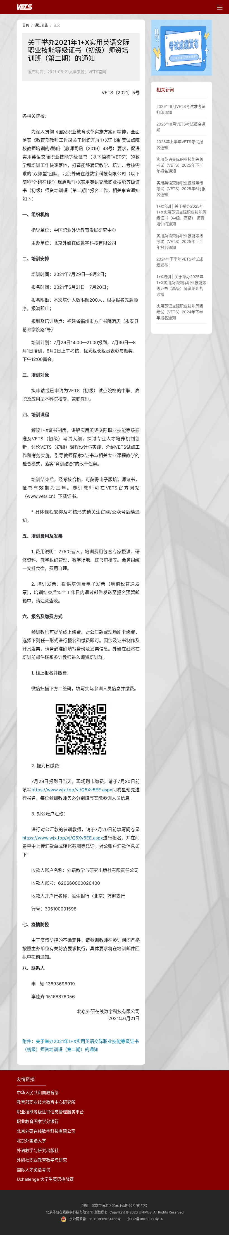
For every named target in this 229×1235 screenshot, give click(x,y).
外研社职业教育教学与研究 (42, 1160)
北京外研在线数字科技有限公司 (46, 1131)
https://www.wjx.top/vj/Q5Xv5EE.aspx (72, 789)
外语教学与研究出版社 (38, 1150)
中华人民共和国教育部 (38, 1092)
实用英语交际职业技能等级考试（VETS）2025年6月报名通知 (181, 188)
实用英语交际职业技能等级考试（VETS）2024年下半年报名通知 (179, 312)
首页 (25, 25)
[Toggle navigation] (219, 7)
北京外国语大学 (31, 1140)
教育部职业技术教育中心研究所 (46, 1102)
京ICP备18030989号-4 (145, 1219)
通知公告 (41, 25)
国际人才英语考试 (33, 1169)
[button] (207, 48)
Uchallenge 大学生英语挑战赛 (45, 1179)
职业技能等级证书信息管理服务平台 (50, 1112)
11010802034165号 (105, 1219)
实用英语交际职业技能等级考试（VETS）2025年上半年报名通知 (179, 241)
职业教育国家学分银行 (38, 1121)
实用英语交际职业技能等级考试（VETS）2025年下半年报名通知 (179, 165)
